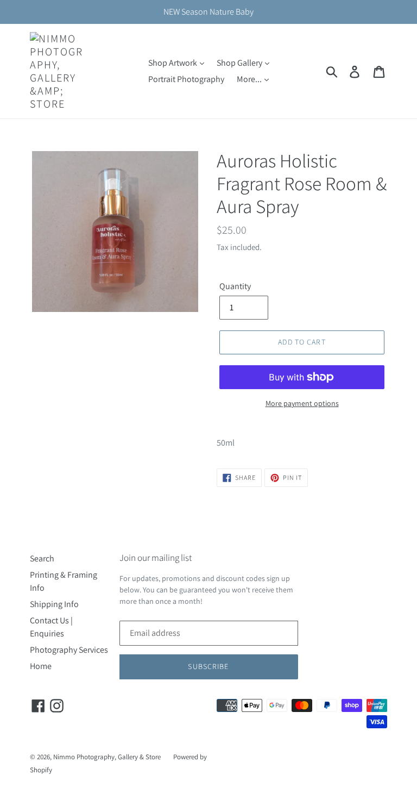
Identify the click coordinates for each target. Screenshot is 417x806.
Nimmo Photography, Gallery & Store (107, 756)
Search (42, 558)
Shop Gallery (240, 62)
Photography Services (69, 649)
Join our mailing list (155, 557)
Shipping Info (54, 604)
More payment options (302, 403)
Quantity (235, 286)
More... (250, 79)
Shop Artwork (173, 62)
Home (41, 666)
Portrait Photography (186, 79)
